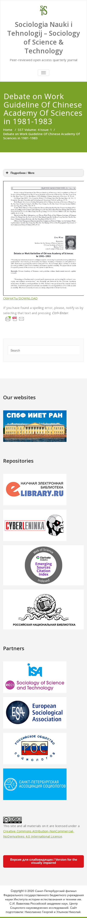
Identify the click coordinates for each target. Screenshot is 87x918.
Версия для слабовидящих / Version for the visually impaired (43, 861)
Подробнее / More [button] (22, 173)
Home (7, 129)
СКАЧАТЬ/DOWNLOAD (20, 298)
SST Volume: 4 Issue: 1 (35, 129)
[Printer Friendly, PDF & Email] (14, 318)
